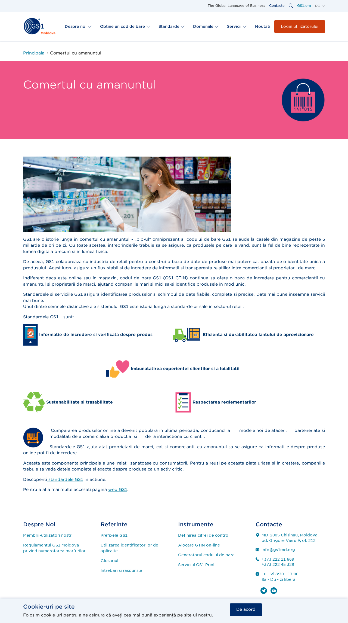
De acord (246, 609)
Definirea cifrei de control (203, 535)
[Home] (39, 26)
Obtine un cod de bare (123, 26)
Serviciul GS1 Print (196, 565)
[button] (320, 6)
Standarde (170, 26)
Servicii (235, 26)
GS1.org (304, 6)
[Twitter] (263, 590)
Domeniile (204, 26)
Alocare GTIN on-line (199, 545)
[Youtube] (274, 590)
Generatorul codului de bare (206, 555)
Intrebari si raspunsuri (122, 570)
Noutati (262, 26)
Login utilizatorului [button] (299, 26)
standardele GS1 (65, 479)
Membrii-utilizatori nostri (48, 535)
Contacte (277, 6)
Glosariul (109, 560)
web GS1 (117, 489)
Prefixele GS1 (114, 535)
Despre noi (76, 26)
